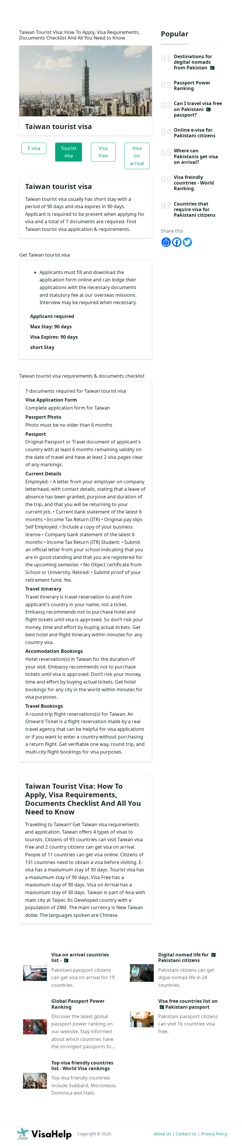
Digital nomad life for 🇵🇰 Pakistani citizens (187, 957)
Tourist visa (68, 152)
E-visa (34, 148)
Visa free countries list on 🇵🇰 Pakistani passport (188, 1004)
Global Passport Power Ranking (77, 1004)
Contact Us (186, 1134)
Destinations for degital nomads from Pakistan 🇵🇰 (194, 62)
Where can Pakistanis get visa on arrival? (196, 156)
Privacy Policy (214, 1134)
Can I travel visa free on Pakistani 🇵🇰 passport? (198, 109)
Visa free (103, 152)
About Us (162, 1134)
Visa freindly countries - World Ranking (194, 183)
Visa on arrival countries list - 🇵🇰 (80, 957)
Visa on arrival (137, 156)
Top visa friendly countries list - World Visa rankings (82, 1065)
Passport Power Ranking (192, 85)
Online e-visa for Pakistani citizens (194, 133)
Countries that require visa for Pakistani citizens (194, 209)
